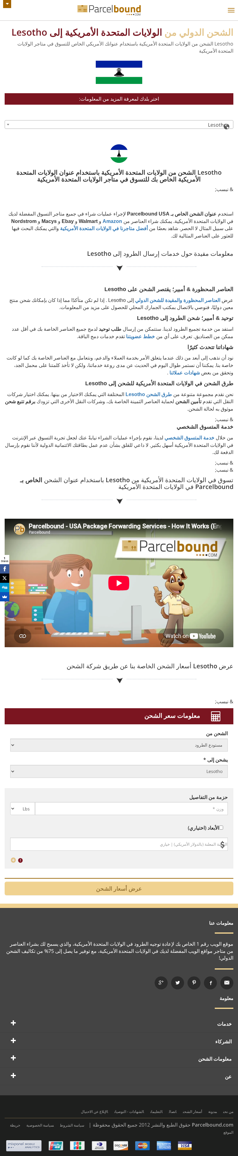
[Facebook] (4, 569)
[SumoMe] (4, 596)
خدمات (224, 1023)
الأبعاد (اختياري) (203, 827)
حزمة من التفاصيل (208, 797)
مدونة (212, 1111)
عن (228, 1076)
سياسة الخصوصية (40, 1125)
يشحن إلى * (215, 759)
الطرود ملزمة (109, 10)
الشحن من (217, 733)
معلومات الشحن (215, 1058)
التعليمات (156, 1111)
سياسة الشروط (72, 1125)
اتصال (173, 1111)
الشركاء (223, 1041)
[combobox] (119, 124)
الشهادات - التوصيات (129, 1111)
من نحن (228, 1111)
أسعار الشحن (192, 1111)
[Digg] (4, 587)
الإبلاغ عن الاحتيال (94, 1111)
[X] (4, 578)
